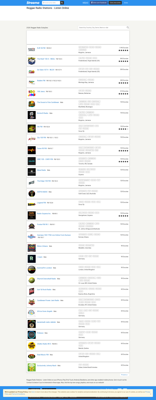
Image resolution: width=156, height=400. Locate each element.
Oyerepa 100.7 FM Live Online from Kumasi (54, 235)
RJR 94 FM (41, 48)
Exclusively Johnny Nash (47, 366)
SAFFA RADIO (42, 192)
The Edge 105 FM (44, 181)
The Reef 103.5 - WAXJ (46, 59)
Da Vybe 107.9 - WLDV (45, 70)
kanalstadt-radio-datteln (46, 322)
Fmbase (40, 333)
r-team (39, 257)
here (33, 392)
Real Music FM (43, 355)
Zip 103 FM (41, 138)
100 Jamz (41, 91)
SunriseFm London (44, 268)
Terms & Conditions (18, 394)
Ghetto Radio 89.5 (44, 344)
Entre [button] (126, 3)
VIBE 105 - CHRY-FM (45, 159)
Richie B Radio (42, 113)
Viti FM (39, 127)
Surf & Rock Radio (44, 290)
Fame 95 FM (42, 148)
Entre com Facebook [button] (99, 3)
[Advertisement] (78, 44)
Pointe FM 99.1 (43, 224)
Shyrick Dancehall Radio (46, 279)
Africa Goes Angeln (44, 311)
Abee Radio (41, 170)
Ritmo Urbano (42, 246)
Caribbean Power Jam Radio (48, 300)
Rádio (85, 3)
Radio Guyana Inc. (44, 214)
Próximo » (124, 375)
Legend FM (41, 203)
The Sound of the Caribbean (48, 102)
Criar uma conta (115, 3)
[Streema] (33, 2)
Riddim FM (41, 81)
